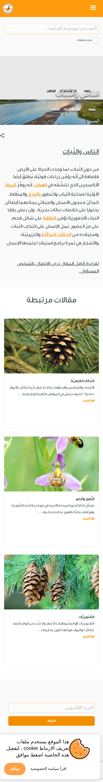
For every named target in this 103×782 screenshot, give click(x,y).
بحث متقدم (84, 40)
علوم (92, 109)
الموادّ (10, 184)
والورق (34, 194)
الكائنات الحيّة (72, 109)
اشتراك (51, 720)
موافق (15, 768)
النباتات (55, 109)
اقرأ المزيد (88, 400)
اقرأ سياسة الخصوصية (48, 768)
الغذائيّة (48, 234)
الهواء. (40, 184)
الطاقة (49, 218)
